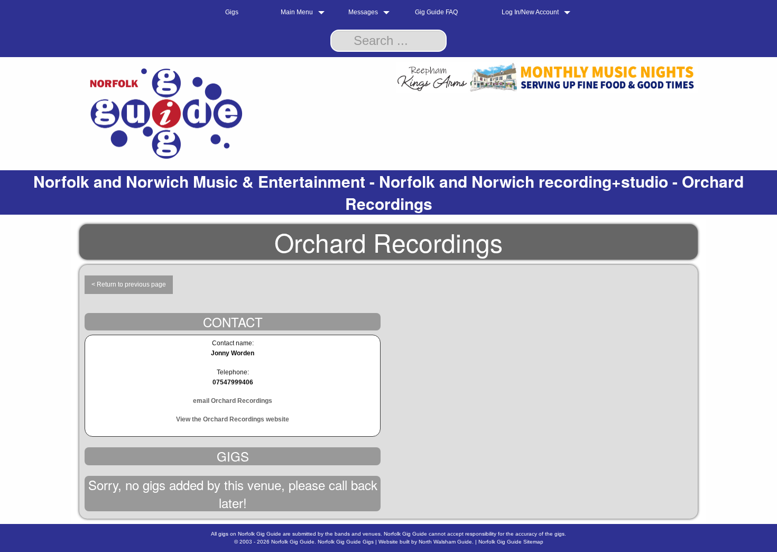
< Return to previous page (128, 284)
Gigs (231, 12)
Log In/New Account (530, 12)
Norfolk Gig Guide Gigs (346, 542)
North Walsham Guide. (446, 542)
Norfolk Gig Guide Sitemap (510, 542)
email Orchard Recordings (232, 400)
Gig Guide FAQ (436, 12)
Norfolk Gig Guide (292, 542)
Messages (363, 12)
